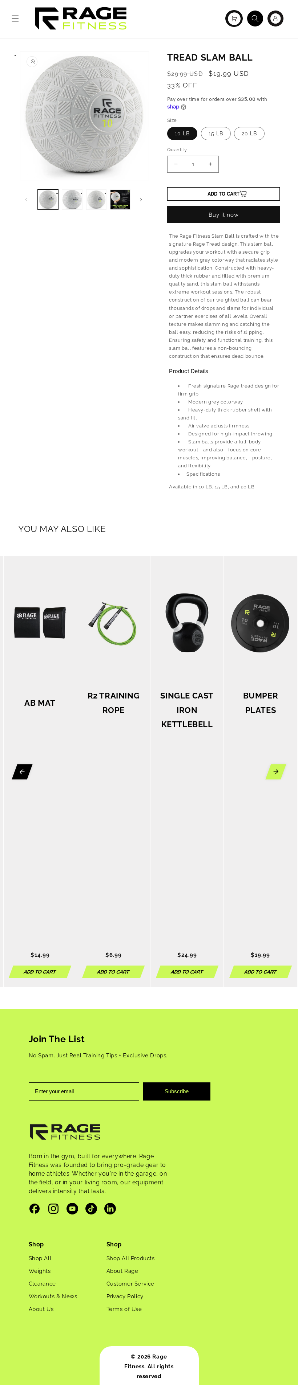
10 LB (182, 133)
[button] (15, 18)
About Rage (122, 1271)
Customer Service (130, 1283)
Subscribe (177, 1091)
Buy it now (224, 215)
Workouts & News (53, 1296)
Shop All (40, 1258)
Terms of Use (124, 1309)
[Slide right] (141, 200)
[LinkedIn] (110, 1210)
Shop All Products (130, 1258)
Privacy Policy (125, 1296)
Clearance (42, 1283)
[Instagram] (53, 1210)
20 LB (249, 133)
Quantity (177, 149)
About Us (41, 1309)
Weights (40, 1271)
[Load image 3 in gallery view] (96, 199)
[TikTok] (91, 1210)
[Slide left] (26, 200)
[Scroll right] (275, 771)
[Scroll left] (22, 771)
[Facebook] (34, 1210)
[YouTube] (72, 1210)
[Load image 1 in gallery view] (48, 199)
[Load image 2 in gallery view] (72, 199)
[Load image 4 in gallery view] (120, 199)
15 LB (216, 133)
